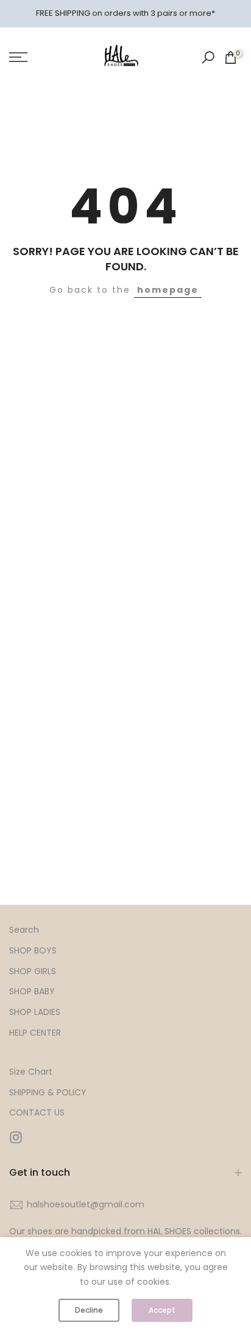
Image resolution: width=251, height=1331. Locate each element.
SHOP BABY (32, 991)
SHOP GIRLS (32, 971)
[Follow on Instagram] (16, 1137)
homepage (168, 290)
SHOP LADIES (34, 1012)
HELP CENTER (35, 1033)
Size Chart (30, 1072)
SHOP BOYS (33, 951)
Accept (162, 1310)
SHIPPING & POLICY (48, 1092)
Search (24, 930)
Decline (89, 1310)
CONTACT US (37, 1113)
